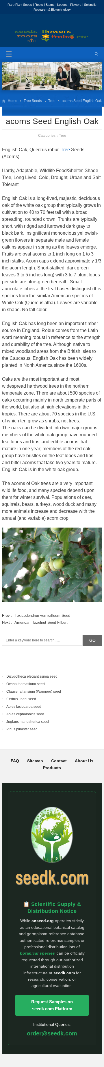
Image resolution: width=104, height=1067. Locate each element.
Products (52, 767)
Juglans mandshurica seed (27, 722)
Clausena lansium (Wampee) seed (33, 692)
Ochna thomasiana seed (25, 684)
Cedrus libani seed (21, 699)
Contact (59, 760)
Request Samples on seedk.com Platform (52, 1005)
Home (12, 101)
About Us (84, 760)
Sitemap (35, 760)
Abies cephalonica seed (25, 714)
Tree (51, 101)
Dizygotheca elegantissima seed (31, 676)
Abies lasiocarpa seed (23, 707)
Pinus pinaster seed (22, 729)
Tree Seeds (33, 101)
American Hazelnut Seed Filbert (41, 622)
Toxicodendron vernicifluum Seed (42, 615)
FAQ (15, 760)
